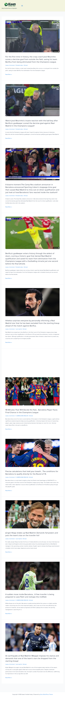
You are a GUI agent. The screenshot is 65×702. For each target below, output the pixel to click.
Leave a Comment (10, 65)
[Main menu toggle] (22, 5)
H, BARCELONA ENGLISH (22, 416)
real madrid (19, 329)
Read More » (8, 75)
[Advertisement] (32, 364)
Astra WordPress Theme (46, 694)
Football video (19, 65)
